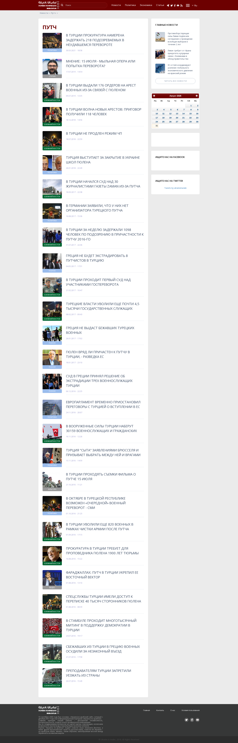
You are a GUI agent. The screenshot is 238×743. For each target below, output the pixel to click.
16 (197, 114)
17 (157, 118)
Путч (53, 13)
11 (163, 114)
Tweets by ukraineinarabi (175, 188)
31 (157, 126)
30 (197, 122)
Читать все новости (175, 81)
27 (177, 122)
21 (183, 118)
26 (170, 122)
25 (163, 122)
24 (157, 122)
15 (190, 114)
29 (190, 122)
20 (177, 118)
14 (183, 114)
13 (177, 114)
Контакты (160, 710)
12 (170, 114)
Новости (44, 13)
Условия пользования (191, 710)
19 (170, 118)
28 (183, 122)
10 (157, 114)
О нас (172, 710)
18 (163, 118)
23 (197, 118)
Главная (146, 710)
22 (190, 118)
